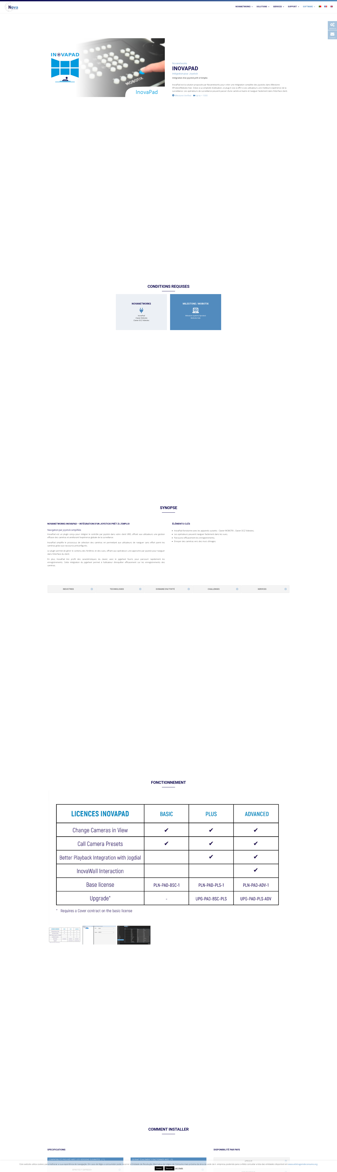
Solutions (262, 7)
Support (292, 7)
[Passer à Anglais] (331, 9)
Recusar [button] (169, 1168)
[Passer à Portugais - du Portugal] (320, 9)
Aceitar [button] (159, 1168)
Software (308, 7)
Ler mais (179, 1168)
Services (277, 7)
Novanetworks (243, 7)
